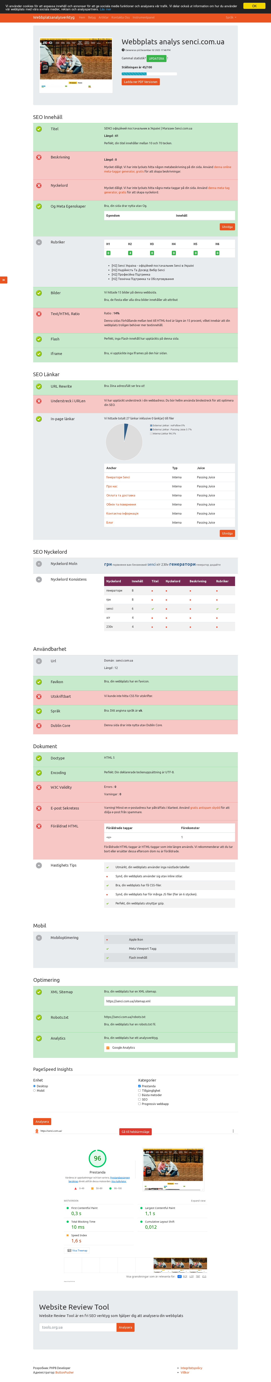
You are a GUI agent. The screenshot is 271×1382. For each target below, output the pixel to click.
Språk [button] (230, 17)
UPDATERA (156, 58)
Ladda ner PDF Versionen (140, 81)
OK (254, 6)
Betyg (92, 17)
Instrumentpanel (143, 17)
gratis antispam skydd (205, 807)
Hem (82, 17)
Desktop (42, 1086)
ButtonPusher (64, 1372)
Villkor (185, 1372)
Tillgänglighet (151, 1090)
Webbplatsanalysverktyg (54, 17)
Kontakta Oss (121, 17)
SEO (144, 1099)
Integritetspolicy (191, 1368)
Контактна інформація (122, 513)
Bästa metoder (152, 1095)
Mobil (40, 1090)
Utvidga (227, 226)
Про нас (111, 486)
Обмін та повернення (121, 504)
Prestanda (149, 1086)
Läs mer (105, 9)
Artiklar (104, 17)
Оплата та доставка (120, 495)
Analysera (42, 1121)
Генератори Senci (118, 477)
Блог (109, 522)
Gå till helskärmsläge (135, 1131)
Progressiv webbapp (155, 1104)
